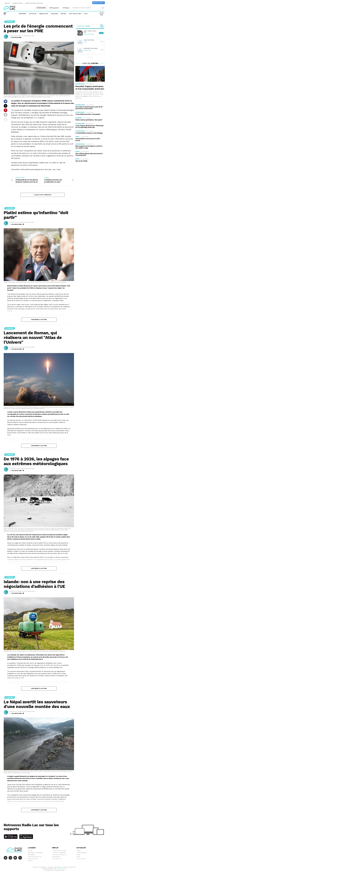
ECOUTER (42, 8)
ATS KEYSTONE (16, 37)
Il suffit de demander (58, 852)
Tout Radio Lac (56, 858)
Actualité (32, 13)
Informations (56, 856)
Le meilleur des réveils (59, 850)
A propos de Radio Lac (35, 856)
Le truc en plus (81, 858)
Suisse (78, 854)
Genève (78, 850)
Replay (66, 8)
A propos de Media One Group (34, 3)
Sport (78, 856)
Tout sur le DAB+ (75, 13)
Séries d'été (43, 13)
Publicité (7, 3)
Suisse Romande (81, 852)
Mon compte (99, 2)
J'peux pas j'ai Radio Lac (59, 854)
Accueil (30, 850)
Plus (85, 13)
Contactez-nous (18, 3)
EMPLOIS (30, 860)
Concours (54, 13)
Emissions (22, 13)
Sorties (63, 13)
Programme (55, 8)
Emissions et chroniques (35, 852)
